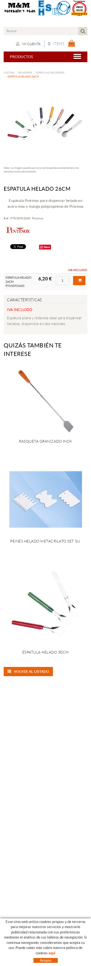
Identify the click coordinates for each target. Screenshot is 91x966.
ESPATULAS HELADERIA (50, 72)
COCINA (9, 72)
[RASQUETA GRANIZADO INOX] (45, 399)
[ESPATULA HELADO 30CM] (45, 605)
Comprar (79, 280)
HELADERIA (25, 72)
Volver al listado (31, 671)
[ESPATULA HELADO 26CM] (44, 124)
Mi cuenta (31, 44)
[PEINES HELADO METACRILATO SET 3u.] (45, 499)
